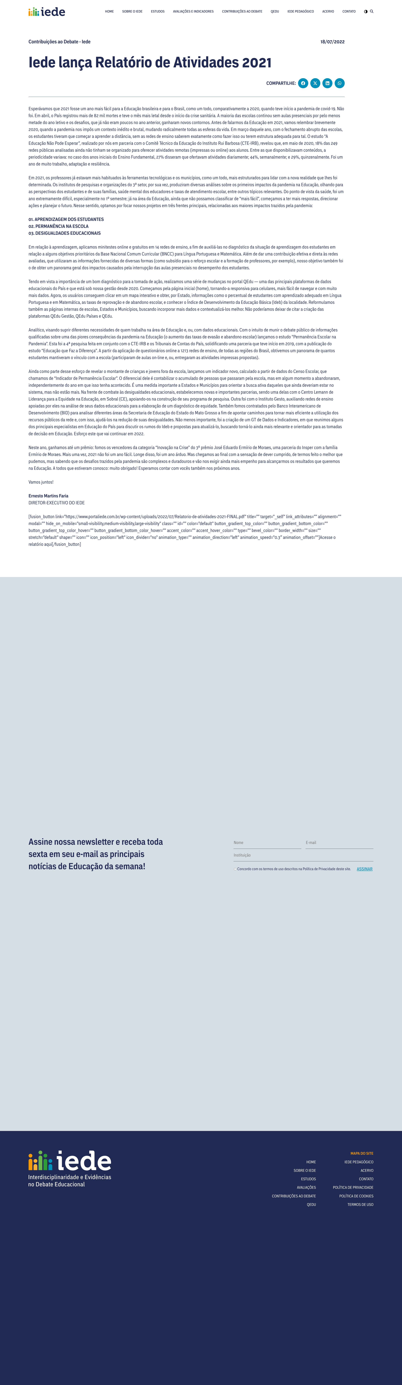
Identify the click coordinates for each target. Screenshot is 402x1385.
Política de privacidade (353, 1187)
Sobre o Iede (132, 11)
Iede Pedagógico (301, 11)
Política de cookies (356, 1195)
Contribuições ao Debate (242, 11)
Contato (349, 11)
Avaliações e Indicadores (193, 11)
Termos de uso (361, 1204)
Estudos (158, 11)
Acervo (328, 11)
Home (109, 11)
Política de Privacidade (319, 868)
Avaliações (306, 1187)
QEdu (275, 11)
